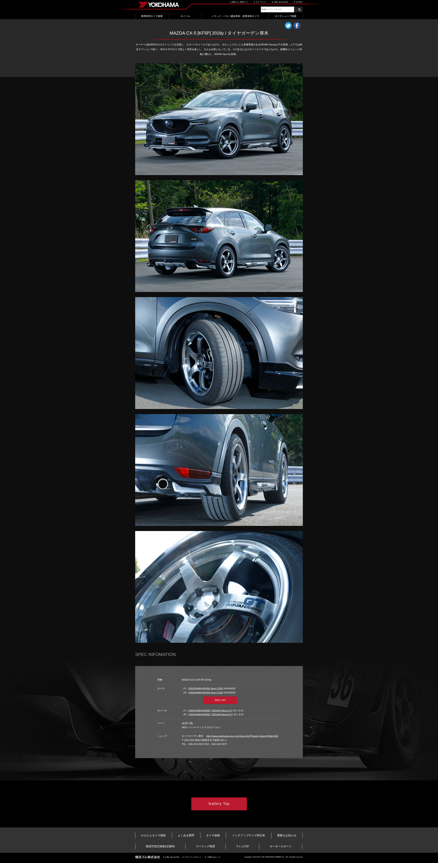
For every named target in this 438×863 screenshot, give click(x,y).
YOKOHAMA (195, 688)
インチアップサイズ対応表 (248, 835)
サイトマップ (261, 2)
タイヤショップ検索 (285, 16)
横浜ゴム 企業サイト (240, 2)
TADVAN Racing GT (222, 710)
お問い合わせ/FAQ (281, 2)
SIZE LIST (220, 700)
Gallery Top (219, 804)
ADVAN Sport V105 (212, 688)
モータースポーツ (281, 846)
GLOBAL (299, 2)
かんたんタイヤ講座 (153, 835)
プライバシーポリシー (193, 857)
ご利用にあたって (213, 857)
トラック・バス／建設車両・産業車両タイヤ (235, 16)
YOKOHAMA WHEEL (199, 710)
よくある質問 (186, 835)
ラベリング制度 (205, 846)
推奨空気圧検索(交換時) (160, 846)
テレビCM (242, 846)
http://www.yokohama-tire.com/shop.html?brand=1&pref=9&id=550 (242, 736)
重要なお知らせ (286, 835)
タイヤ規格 (213, 835)
